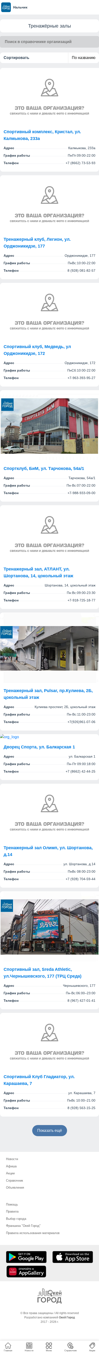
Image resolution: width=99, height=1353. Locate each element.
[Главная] (49, 1296)
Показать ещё (49, 1130)
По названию (83, 58)
